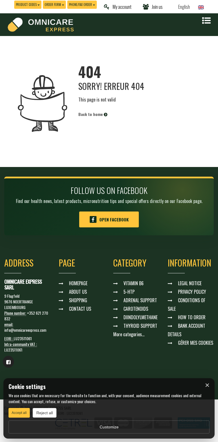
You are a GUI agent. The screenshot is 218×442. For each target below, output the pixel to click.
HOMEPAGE (78, 283)
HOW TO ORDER (192, 317)
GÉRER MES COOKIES (195, 342)
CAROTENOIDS (135, 308)
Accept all (19, 413)
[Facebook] (8, 362)
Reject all (44, 413)
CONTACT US (80, 308)
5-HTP (129, 291)
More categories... (128, 334)
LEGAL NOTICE (190, 283)
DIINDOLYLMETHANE (140, 317)
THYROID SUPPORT (140, 325)
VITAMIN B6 (133, 283)
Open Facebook (114, 219)
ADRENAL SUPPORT (140, 300)
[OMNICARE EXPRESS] (40, 24)
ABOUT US (78, 291)
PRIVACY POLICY (192, 291)
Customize (109, 427)
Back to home (91, 114)
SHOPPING (78, 300)
